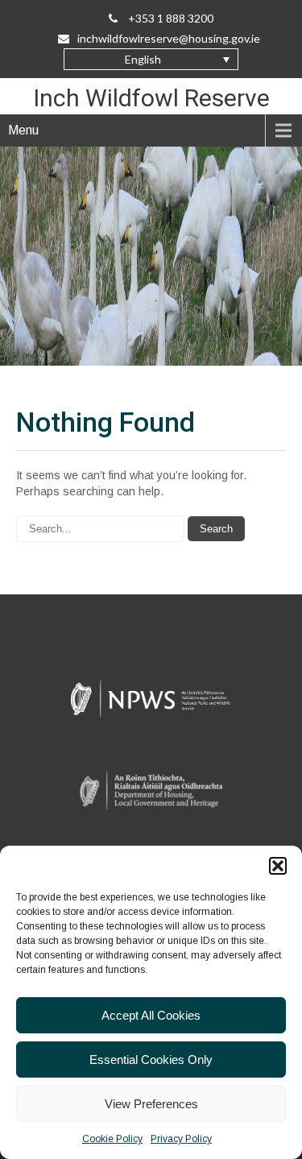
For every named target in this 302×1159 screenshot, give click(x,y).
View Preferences (151, 1104)
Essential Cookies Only (151, 1059)
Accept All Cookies (151, 1015)
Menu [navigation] (23, 130)
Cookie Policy (112, 1139)
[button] (278, 866)
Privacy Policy (181, 1139)
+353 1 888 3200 (169, 18)
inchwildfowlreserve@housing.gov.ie (168, 38)
